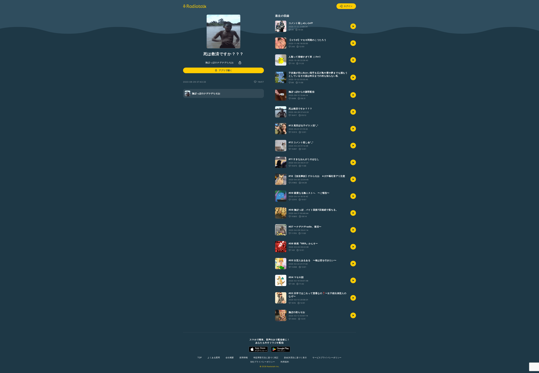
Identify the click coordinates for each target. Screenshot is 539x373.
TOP (199, 357)
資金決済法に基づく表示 (295, 357)
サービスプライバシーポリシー (327, 357)
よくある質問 (213, 357)
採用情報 (243, 357)
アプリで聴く (225, 70)
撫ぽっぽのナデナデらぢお (219, 62)
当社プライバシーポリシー (262, 361)
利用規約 (285, 361)
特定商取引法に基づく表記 (265, 357)
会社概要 (230, 357)
